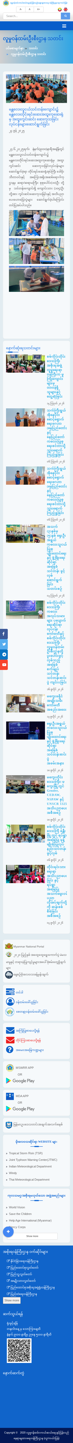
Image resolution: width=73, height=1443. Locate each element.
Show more (32, 1236)
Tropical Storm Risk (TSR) (26, 1153)
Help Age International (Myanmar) (30, 1220)
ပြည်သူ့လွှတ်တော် (21, 1274)
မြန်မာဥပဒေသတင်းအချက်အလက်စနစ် (38, 1124)
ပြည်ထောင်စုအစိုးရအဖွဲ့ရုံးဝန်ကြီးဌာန (32, 1287)
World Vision (17, 1207)
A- (21, 9)
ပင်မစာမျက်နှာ (15, 48)
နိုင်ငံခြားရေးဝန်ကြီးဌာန (24, 1261)
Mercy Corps (17, 1227)
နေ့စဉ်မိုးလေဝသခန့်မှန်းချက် (30, 974)
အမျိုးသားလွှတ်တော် (23, 1280)
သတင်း (33, 48)
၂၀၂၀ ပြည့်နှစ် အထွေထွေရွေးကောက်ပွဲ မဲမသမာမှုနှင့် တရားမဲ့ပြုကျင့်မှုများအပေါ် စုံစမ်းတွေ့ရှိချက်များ (36, 961)
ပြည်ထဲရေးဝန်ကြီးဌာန (23, 1294)
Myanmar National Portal (28, 946)
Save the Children (20, 1213)
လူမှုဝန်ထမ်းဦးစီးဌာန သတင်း (28, 54)
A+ (38, 9)
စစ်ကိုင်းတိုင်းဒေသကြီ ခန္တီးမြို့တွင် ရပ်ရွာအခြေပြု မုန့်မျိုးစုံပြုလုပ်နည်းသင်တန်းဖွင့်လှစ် (57, 840)
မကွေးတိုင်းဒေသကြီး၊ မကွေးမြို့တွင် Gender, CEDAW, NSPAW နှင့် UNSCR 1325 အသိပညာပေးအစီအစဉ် (57, 795)
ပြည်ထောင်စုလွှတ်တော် (24, 1267)
